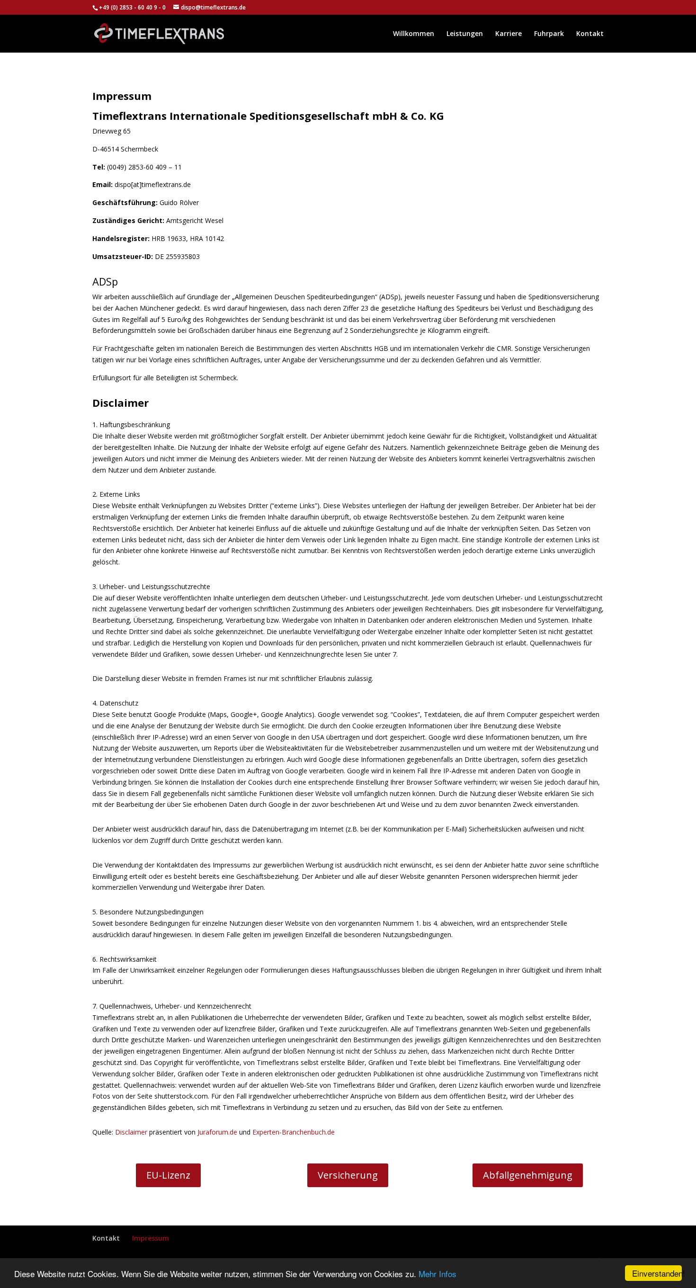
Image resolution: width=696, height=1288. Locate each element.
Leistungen (464, 34)
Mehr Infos (437, 1273)
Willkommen (413, 34)
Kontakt (590, 34)
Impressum (150, 1238)
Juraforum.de (217, 1131)
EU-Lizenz (168, 1175)
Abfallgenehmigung (527, 1175)
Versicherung (348, 1175)
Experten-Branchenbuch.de (293, 1131)
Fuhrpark (549, 34)
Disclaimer (131, 1131)
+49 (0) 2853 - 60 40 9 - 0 (133, 7)
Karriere (508, 34)
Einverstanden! (657, 1273)
